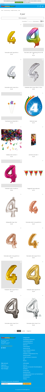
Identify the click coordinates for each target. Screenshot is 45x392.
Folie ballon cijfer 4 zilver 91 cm (33, 323)
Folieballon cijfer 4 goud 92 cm (33, 289)
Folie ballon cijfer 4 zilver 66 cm (11, 87)
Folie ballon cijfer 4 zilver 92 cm (11, 323)
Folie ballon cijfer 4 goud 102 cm (33, 256)
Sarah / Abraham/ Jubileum (29, 350)
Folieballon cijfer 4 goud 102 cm (11, 289)
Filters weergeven (22, 18)
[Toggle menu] (42, 6)
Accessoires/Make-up (28, 343)
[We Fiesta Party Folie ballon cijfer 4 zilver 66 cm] (11, 72)
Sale (24, 359)
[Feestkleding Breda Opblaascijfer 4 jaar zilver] (11, 207)
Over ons (25, 365)
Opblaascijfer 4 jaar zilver (11, 222)
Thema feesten (26, 346)
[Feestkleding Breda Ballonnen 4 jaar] (33, 106)
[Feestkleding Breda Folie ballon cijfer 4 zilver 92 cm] (11, 308)
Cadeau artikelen (27, 352)
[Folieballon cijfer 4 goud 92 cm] (33, 274)
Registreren (3, 365)
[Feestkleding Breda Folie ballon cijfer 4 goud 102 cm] (33, 241)
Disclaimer (25, 368)
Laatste (23, 331)
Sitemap (25, 378)
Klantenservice (26, 377)
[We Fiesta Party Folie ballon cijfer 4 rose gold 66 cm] (33, 207)
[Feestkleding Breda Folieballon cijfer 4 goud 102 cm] (11, 274)
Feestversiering (7, 10)
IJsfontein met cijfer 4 (33, 154)
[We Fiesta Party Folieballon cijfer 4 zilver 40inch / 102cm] (33, 72)
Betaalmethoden (26, 372)
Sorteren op (30, 21)
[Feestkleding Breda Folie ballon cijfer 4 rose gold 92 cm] (11, 241)
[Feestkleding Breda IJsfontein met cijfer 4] (33, 140)
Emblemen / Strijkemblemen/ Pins (30, 353)
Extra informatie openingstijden (6, 345)
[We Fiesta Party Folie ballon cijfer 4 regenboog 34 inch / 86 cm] (33, 37)
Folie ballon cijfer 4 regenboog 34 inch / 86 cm (33, 53)
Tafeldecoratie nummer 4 (11, 154)
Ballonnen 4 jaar (33, 121)
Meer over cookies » (27, 2)
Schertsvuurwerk (27, 355)
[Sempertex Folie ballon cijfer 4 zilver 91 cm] (33, 308)
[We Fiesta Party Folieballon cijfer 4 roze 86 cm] (11, 173)
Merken (25, 360)
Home (2, 10)
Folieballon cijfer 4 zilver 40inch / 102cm (33, 87)
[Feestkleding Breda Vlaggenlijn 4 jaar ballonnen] (33, 173)
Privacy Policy (26, 370)
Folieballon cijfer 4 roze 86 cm (11, 188)
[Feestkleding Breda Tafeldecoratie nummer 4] (11, 140)
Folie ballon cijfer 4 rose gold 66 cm (33, 222)
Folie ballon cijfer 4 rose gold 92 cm (11, 256)
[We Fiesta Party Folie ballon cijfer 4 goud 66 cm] (11, 37)
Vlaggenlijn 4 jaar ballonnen (33, 188)
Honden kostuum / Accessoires (30, 357)
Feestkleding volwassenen (29, 339)
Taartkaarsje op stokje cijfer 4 (11, 121)
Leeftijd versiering (14, 10)
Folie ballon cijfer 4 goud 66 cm (11, 52)
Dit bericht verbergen (19, 2)
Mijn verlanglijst (4, 368)
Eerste (19, 331)
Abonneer (27, 383)
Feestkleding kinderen (28, 341)
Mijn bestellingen (5, 367)
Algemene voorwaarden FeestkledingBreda (32, 367)
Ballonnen (25, 344)
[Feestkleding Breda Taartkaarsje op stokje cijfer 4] (11, 106)
